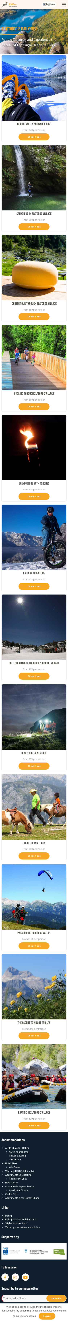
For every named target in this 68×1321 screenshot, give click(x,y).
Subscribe (56, 1298)
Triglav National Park (16, 1223)
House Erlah (11, 1182)
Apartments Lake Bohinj (18, 1174)
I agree (47, 1316)
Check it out (34, 136)
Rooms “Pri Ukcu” (18, 1178)
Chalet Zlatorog (17, 1155)
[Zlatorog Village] (21, 4)
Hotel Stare (11, 1163)
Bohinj (8, 1215)
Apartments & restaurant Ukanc (22, 1197)
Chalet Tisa (15, 1159)
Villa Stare (14, 1167)
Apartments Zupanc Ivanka (19, 1186)
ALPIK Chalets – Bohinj (17, 1148)
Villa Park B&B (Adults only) (19, 1171)
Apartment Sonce (18, 1190)
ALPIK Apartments (18, 1151)
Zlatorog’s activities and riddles (22, 1227)
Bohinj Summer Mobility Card (20, 1219)
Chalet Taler (11, 1194)
